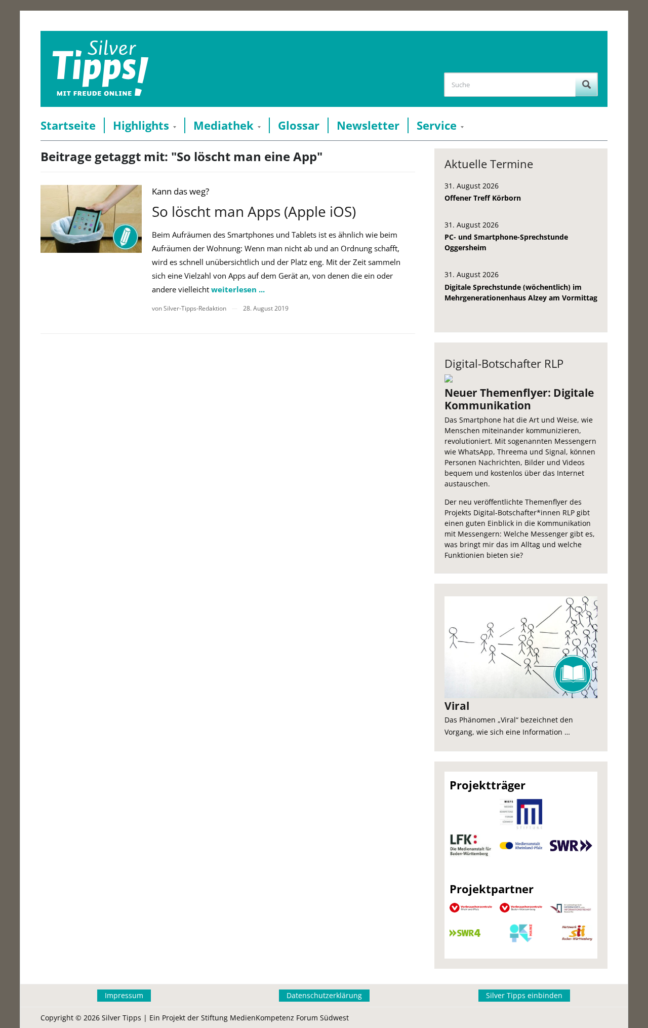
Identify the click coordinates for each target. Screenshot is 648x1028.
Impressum (124, 995)
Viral (456, 706)
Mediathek (223, 125)
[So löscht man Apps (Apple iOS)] (91, 218)
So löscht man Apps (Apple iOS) (254, 211)
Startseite (68, 125)
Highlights (141, 125)
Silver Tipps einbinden (524, 995)
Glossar (298, 125)
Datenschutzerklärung (324, 995)
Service (437, 125)
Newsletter (368, 125)
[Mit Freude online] (100, 69)
